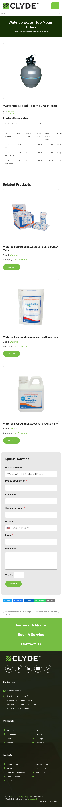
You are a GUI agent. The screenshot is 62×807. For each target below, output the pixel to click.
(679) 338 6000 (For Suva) (17, 696)
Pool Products (14, 114)
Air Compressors (13, 768)
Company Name (15, 508)
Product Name (14, 467)
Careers (39, 734)
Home (16, 32)
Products (22, 32)
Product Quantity (16, 481)
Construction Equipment (16, 772)
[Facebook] (18, 669)
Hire (37, 730)
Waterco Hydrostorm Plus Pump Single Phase (17, 613)
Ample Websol (32, 799)
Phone (9, 521)
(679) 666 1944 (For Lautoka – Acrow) (21, 704)
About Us (10, 730)
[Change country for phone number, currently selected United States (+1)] (8, 528)
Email (9, 535)
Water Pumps (41, 768)
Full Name (11, 494)
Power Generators (13, 764)
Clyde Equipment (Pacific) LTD (21, 797)
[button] (55, 5)
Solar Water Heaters (43, 764)
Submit (13, 583)
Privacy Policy (52, 801)
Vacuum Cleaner (42, 772)
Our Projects (40, 738)
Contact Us (40, 743)
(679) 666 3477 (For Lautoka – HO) (20, 700)
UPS (37, 777)
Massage (10, 548)
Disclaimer (43, 801)
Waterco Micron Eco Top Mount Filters (46, 613)
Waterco (11, 111)
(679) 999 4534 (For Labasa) (18, 709)
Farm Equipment (13, 777)
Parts (9, 738)
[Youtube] (38, 669)
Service (10, 743)
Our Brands (11, 734)
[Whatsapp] (9, 669)
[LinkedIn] (28, 669)
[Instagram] (47, 669)
